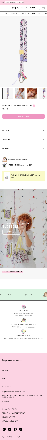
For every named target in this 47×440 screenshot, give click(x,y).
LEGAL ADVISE (8, 417)
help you (40, 338)
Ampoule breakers (27, 13)
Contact (5, 401)
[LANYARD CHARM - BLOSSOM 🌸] (7, 93)
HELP (4, 379)
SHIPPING (6, 139)
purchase (31, 327)
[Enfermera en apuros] (23, 8)
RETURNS (6, 148)
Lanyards (13, 13)
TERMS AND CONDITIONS (13, 413)
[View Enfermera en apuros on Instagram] (4, 429)
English (19, 437)
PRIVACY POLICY (9, 409)
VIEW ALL (11, 232)
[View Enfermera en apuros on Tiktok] (10, 429)
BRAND (5, 370)
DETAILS (5, 130)
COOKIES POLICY (10, 421)
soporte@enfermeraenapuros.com (15, 391)
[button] (38, 8)
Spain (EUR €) (7, 437)
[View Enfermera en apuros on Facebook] (15, 429)
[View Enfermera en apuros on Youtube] (21, 429)
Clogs (4, 13)
